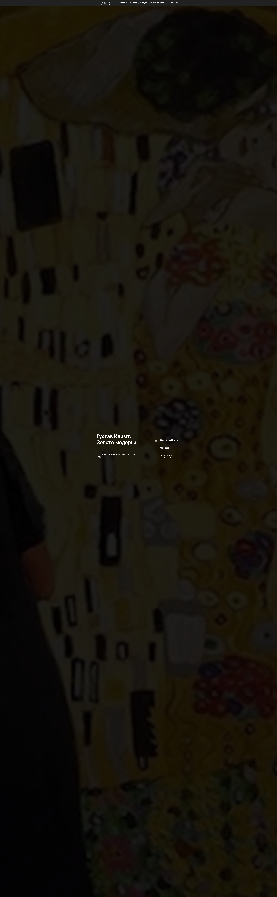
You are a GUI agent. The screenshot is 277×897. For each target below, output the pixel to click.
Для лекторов (143, 2)
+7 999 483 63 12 (175, 3)
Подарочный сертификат (157, 2)
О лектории (141, 3)
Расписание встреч (122, 2)
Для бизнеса (133, 2)
